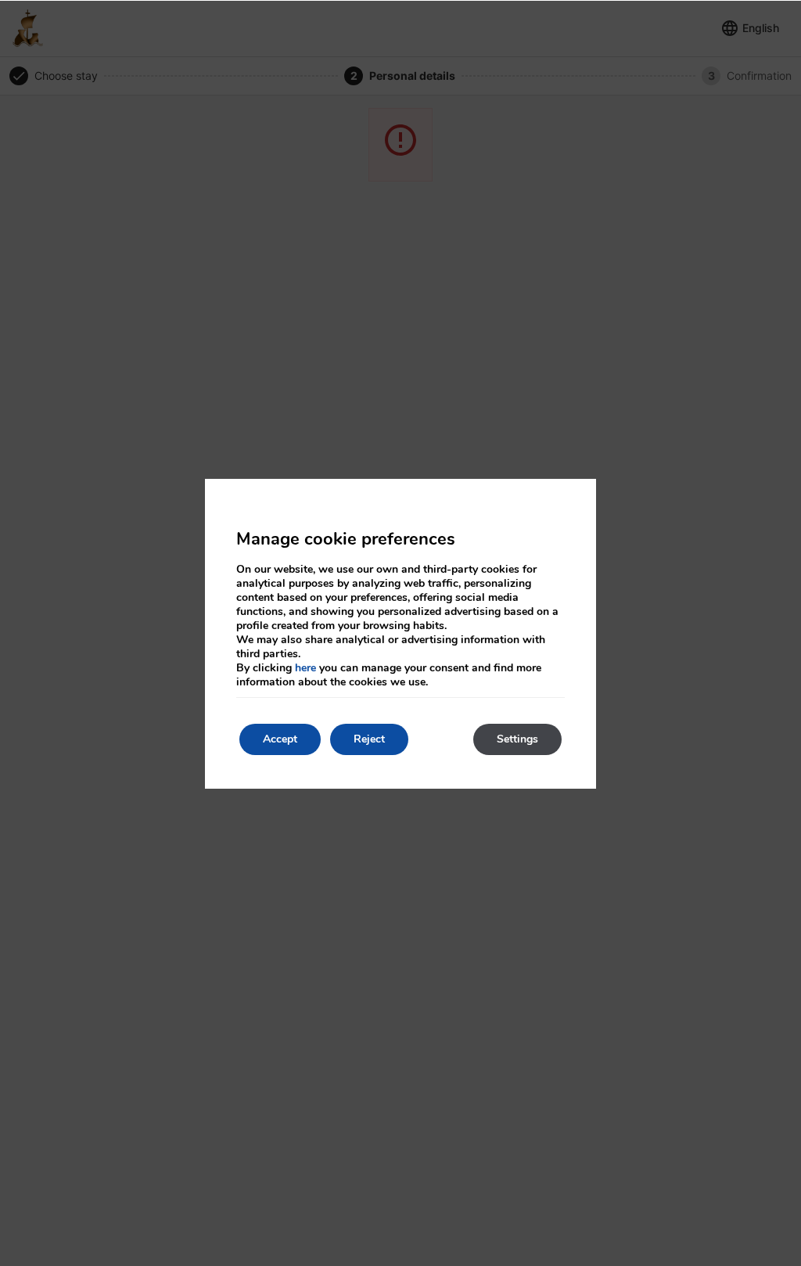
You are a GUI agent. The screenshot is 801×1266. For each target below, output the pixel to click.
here (305, 667)
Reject (369, 739)
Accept (280, 739)
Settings (517, 739)
